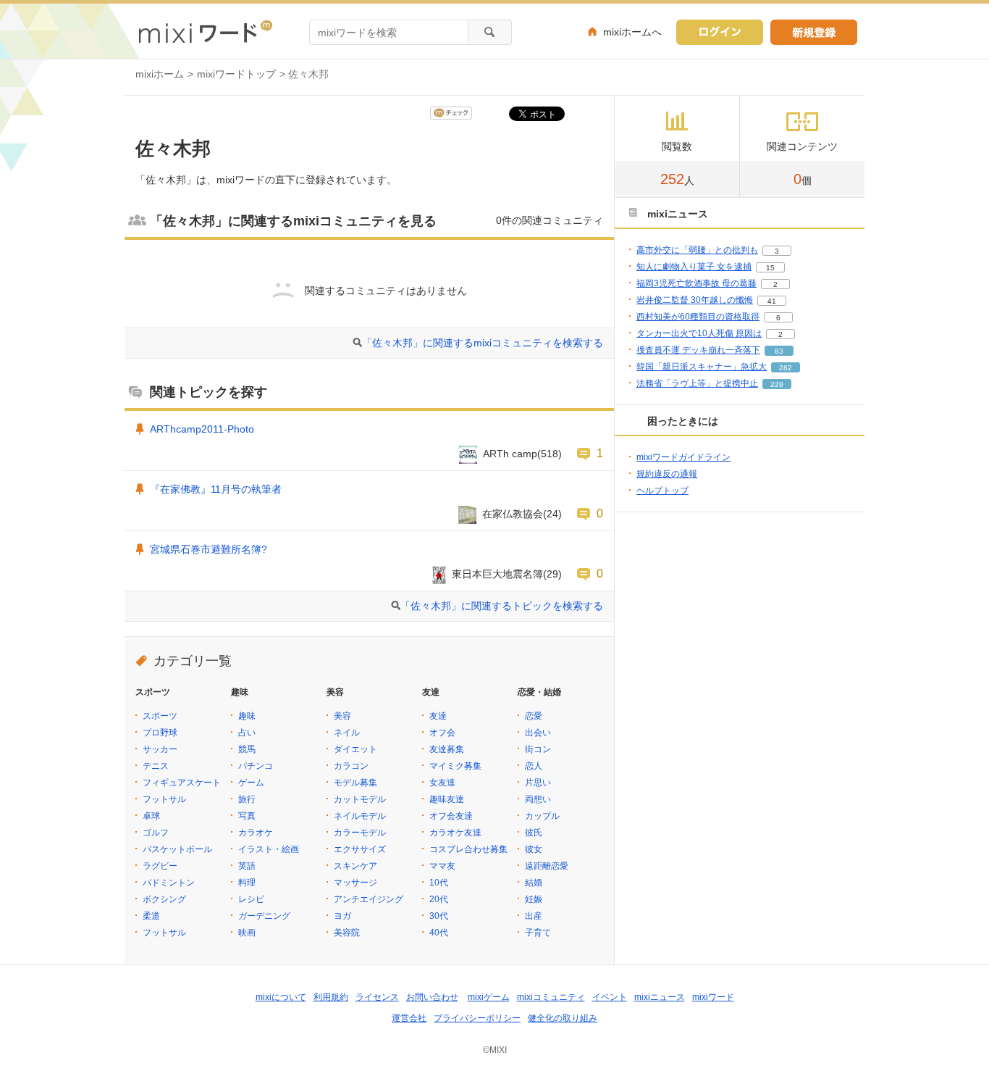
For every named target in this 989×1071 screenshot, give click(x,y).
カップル (542, 816)
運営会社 (409, 1018)
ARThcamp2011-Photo (202, 429)
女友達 (442, 783)
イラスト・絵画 (268, 849)
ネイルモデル (360, 816)
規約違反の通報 (666, 474)
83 (779, 351)
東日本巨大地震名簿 (497, 574)
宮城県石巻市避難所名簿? (208, 549)
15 (770, 268)
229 (776, 384)
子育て (538, 933)
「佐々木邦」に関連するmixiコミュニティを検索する (482, 343)
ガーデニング (264, 916)
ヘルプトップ (662, 491)
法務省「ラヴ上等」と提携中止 (697, 383)
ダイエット (355, 749)
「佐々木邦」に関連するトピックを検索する (501, 606)
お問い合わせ (432, 997)
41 (771, 301)
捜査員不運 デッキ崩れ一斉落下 (698, 350)
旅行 (247, 799)
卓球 (151, 816)
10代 (438, 883)
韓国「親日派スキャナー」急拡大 (701, 367)
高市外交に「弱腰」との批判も (697, 250)
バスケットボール (177, 849)
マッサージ (355, 883)
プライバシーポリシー (477, 1018)
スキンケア (355, 866)
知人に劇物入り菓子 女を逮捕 (694, 267)
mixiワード (713, 997)
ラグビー (160, 866)
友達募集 (446, 749)
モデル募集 (355, 783)
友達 (438, 716)
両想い (538, 799)
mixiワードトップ (236, 74)
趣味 (247, 716)
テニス (156, 766)
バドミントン (169, 883)
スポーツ (160, 716)
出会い (538, 733)
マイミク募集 (455, 766)
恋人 (533, 766)
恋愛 (533, 716)
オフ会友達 (451, 816)
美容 (342, 716)
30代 (438, 916)
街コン (538, 749)
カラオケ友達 (455, 833)
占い (247, 733)
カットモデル (360, 799)
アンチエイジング (368, 899)
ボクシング (164, 899)
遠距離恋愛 (546, 866)
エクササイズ (360, 849)
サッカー (160, 749)
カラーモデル (360, 833)
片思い (538, 783)
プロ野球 (160, 733)
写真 (247, 816)
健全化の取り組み (562, 1018)
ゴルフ (156, 833)
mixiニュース (659, 997)
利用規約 (330, 997)
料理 (247, 883)
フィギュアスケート (182, 783)
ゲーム (251, 783)
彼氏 (533, 833)
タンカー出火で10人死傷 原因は (699, 333)
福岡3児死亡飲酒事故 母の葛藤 (696, 283)
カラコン (351, 766)
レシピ (251, 899)
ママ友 (442, 866)
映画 (247, 933)
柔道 (151, 916)
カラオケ (255, 833)
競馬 (247, 749)
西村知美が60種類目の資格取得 (697, 317)
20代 (438, 899)
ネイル (347, 733)
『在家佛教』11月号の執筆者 (216, 489)
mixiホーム (159, 74)
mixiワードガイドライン (683, 457)
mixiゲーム (489, 997)
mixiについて (281, 997)
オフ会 (442, 733)
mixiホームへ (632, 32)
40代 (438, 933)
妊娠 (533, 899)
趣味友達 (446, 799)
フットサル (164, 799)
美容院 (347, 933)
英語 (247, 866)
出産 (533, 916)
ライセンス (377, 997)
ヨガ (342, 916)
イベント (609, 997)
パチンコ (255, 766)
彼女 (533, 849)
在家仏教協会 (512, 514)
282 (785, 368)
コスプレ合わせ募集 (468, 849)
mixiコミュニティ (551, 997)
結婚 (533, 883)
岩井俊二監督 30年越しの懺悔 (694, 300)
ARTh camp (510, 453)
